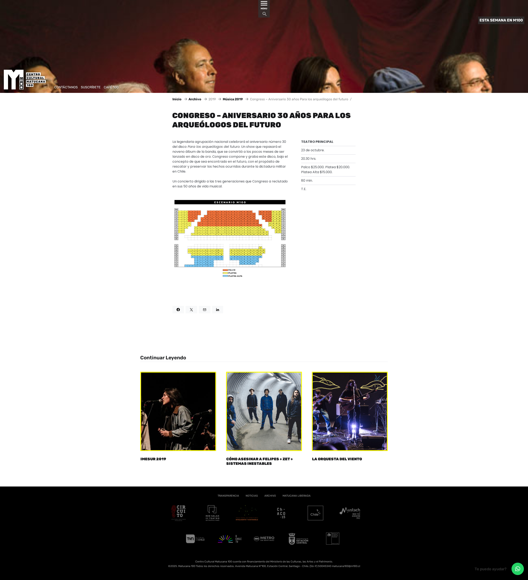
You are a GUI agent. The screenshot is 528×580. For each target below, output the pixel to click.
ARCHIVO (270, 495)
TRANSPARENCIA (228, 495)
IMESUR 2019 (153, 459)
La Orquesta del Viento (337, 459)
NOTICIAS (252, 495)
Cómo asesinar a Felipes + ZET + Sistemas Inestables (259, 461)
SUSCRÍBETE (91, 87)
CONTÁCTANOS (66, 87)
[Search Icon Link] (264, 15)
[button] (518, 569)
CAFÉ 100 (111, 87)
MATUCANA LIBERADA (297, 495)
